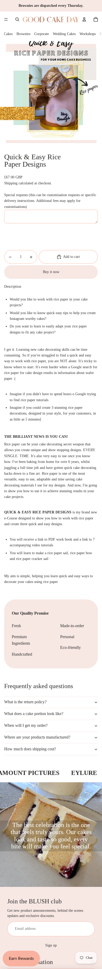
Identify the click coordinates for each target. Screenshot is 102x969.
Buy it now (51, 272)
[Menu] (6, 19)
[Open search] (17, 19)
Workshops (88, 34)
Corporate (41, 34)
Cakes (8, 34)
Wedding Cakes (64, 34)
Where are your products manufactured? (37, 737)
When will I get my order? (26, 725)
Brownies (23, 34)
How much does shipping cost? (30, 749)
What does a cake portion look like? (33, 713)
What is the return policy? (25, 702)
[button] (51, 287)
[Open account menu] (84, 19)
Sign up (51, 945)
